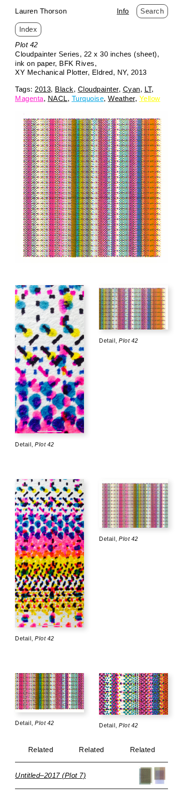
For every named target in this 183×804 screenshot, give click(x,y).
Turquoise (88, 98)
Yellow (149, 98)
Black (64, 89)
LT (148, 89)
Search (152, 11)
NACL (58, 98)
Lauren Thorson (41, 11)
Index (28, 29)
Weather (121, 98)
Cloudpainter (98, 89)
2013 (43, 89)
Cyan (131, 89)
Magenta (29, 98)
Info (123, 11)
